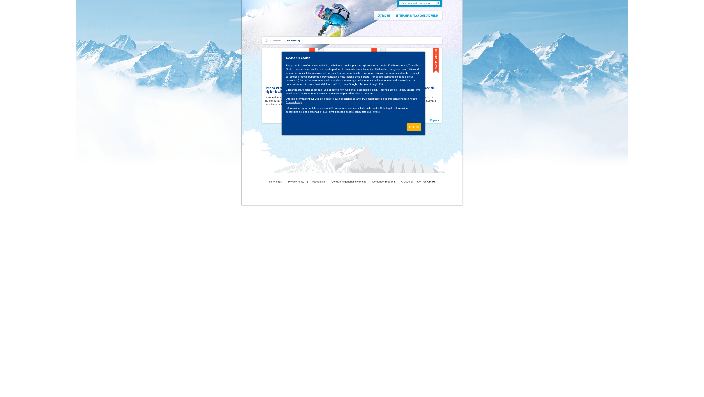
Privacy (375, 111)
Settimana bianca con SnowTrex (417, 16)
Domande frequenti (384, 181)
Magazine (277, 40)
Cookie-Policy (294, 102)
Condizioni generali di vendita (348, 181)
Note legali (386, 108)
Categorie (384, 16)
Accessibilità (318, 181)
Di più (433, 120)
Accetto (305, 89)
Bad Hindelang (293, 40)
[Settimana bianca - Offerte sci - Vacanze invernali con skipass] (266, 40)
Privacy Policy (296, 181)
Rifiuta (401, 89)
